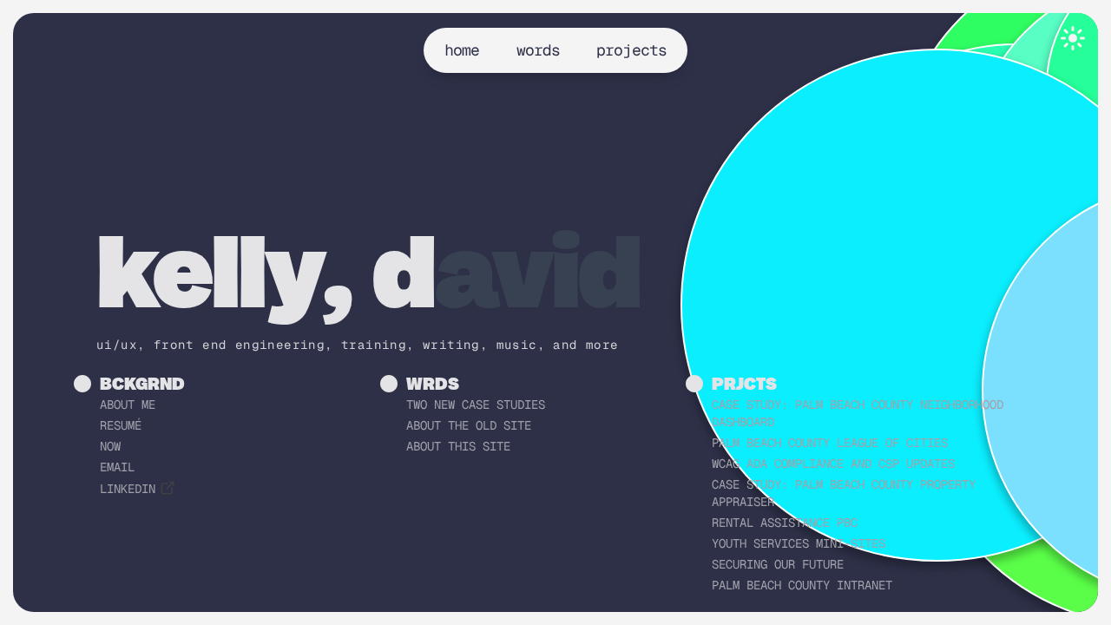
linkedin (127, 489)
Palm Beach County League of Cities (830, 443)
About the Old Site (468, 425)
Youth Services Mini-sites (798, 543)
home (461, 50)
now (110, 446)
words (538, 50)
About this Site (458, 446)
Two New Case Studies (475, 404)
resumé (120, 425)
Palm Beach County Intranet (802, 585)
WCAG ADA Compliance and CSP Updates (833, 463)
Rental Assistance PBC (785, 522)
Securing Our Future (778, 564)
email (117, 467)
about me (127, 404)
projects (631, 50)
